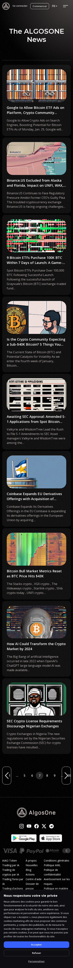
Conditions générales (56, 860)
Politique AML (52, 865)
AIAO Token (9, 860)
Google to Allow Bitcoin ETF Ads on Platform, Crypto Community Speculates (35, 110)
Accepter (36, 944)
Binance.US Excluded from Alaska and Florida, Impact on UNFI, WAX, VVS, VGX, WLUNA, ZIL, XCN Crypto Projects (35, 183)
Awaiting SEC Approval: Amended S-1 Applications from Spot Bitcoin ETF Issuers (36, 419)
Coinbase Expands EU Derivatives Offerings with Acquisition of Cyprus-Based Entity (34, 496)
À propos (31, 860)
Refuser (36, 953)
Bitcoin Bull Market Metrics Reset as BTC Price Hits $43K (34, 573)
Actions (30, 874)
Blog (28, 870)
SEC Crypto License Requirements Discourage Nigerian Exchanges (34, 723)
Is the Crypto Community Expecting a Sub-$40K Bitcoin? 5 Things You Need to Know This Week (36, 342)
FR (53, 6)
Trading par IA (10, 865)
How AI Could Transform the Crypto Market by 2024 (36, 646)
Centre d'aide (34, 879)
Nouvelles (32, 865)
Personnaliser (36, 961)
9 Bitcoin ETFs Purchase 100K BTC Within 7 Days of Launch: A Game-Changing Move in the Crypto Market (34, 260)
